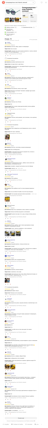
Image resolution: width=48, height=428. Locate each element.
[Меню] (46, 2)
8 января (12, 404)
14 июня (12, 145)
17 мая (12, 186)
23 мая (12, 176)
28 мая (12, 161)
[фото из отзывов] (7, 137)
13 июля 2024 (13, 375)
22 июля (12, 100)
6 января (12, 323)
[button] (7, 20)
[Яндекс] (3, 2)
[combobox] (18, 2)
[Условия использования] (36, 26)
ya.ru (37, 424)
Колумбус (6, 424)
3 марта (12, 301)
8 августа (12, 75)
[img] (7, 60)
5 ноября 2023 (13, 338)
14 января (12, 354)
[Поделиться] (36, 7)
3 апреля (12, 242)
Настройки (29, 424)
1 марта (12, 312)
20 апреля (12, 223)
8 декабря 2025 (13, 388)
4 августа (12, 86)
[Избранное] (41, 2)
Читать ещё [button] (22, 52)
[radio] (5, 55)
